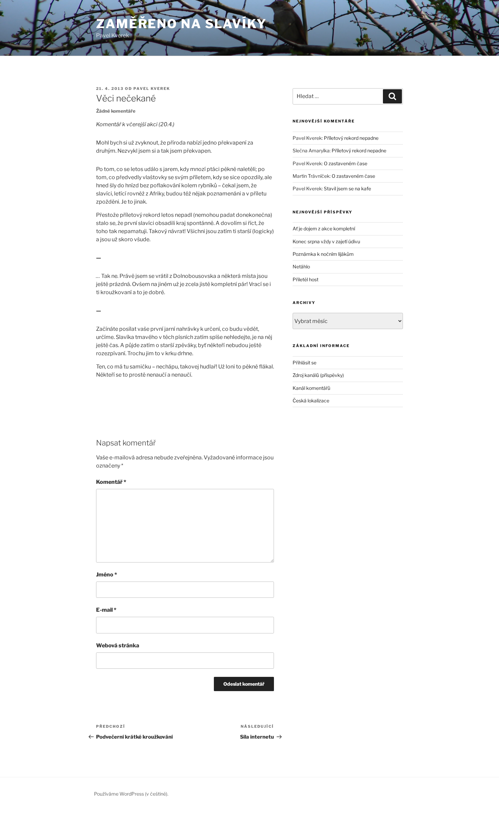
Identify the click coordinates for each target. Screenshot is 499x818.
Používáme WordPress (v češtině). (131, 794)
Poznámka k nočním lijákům (323, 254)
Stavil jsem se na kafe (347, 188)
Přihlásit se (304, 362)
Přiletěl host (305, 279)
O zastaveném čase (345, 163)
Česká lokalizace (311, 400)
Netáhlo (301, 266)
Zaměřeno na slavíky (181, 23)
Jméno (106, 574)
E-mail (106, 610)
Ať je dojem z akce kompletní (324, 228)
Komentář (111, 482)
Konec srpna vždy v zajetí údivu (326, 241)
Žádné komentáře (115, 111)
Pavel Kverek (151, 88)
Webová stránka (117, 645)
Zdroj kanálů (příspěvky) (318, 375)
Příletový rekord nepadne (351, 138)
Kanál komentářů (311, 388)
